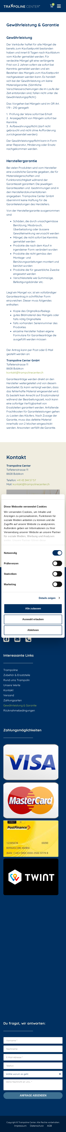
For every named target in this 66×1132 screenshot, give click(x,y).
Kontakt (8, 690)
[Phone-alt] (28, 639)
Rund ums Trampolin (16, 680)
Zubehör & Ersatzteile (16, 675)
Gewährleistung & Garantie (20, 705)
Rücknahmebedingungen (19, 710)
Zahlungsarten (12, 700)
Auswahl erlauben (33, 619)
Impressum (20, 1125)
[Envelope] (17, 639)
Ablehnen (33, 630)
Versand (8, 695)
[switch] (57, 563)
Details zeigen (47, 598)
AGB (49, 1125)
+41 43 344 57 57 (26, 480)
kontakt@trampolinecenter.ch (24, 372)
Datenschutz (37, 1125)
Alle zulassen (33, 608)
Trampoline (10, 670)
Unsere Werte (11, 685)
